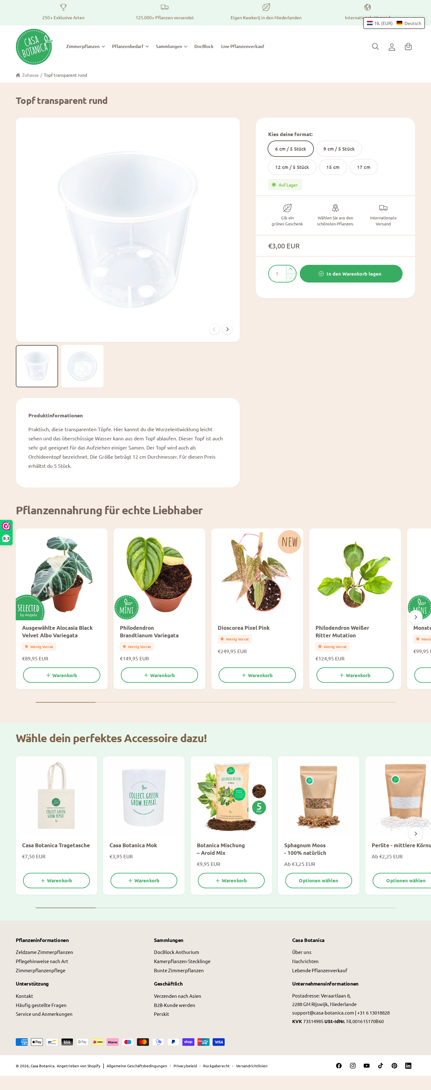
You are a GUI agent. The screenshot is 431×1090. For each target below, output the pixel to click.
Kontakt (24, 996)
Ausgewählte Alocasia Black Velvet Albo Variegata (57, 631)
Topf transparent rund (65, 75)
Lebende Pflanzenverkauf (319, 970)
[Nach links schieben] (214, 329)
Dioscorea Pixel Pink (244, 627)
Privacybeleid (185, 1065)
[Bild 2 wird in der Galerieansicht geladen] (82, 366)
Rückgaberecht (216, 1065)
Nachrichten (305, 961)
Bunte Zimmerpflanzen (179, 970)
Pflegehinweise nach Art (42, 961)
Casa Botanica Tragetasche (56, 845)
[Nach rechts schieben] (227, 329)
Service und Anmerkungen (44, 1014)
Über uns (301, 952)
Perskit (161, 1014)
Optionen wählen (318, 880)
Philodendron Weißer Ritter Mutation (342, 631)
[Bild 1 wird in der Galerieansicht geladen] (37, 366)
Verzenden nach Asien (177, 996)
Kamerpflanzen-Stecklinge (182, 961)
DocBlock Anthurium (176, 952)
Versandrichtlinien (252, 1065)
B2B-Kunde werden (174, 1005)
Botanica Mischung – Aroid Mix (221, 849)
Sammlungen (169, 46)
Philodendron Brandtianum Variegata (149, 631)
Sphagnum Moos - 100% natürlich (305, 849)
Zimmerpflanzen (83, 46)
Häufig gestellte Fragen (41, 1005)
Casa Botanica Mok (133, 845)
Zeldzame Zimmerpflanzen (44, 952)
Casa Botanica (42, 1065)
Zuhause (30, 75)
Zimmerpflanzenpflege (40, 970)
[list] (215, 12)
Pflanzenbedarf (128, 46)
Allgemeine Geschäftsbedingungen (137, 1065)
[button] (85, 46)
